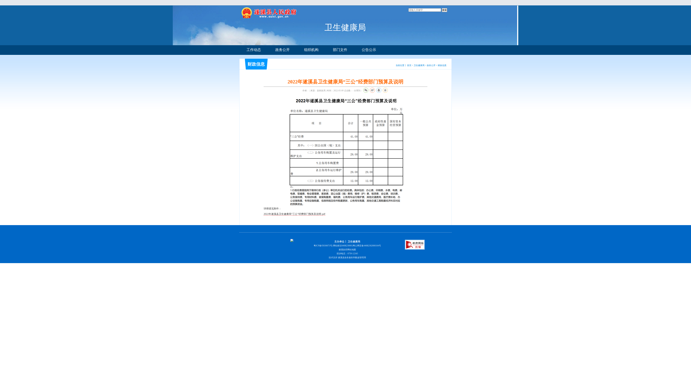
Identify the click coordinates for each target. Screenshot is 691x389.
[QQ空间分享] (385, 90)
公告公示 (369, 50)
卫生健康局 (419, 65)
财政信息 (442, 65)
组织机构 (311, 50)
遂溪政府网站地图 (347, 249)
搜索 (444, 10)
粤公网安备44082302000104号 (367, 245)
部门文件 (340, 50)
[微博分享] (372, 90)
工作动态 (254, 50)
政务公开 (282, 50)
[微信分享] (365, 90)
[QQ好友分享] (378, 90)
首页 (409, 65)
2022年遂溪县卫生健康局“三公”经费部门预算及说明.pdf (294, 214)
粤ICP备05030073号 (323, 245)
